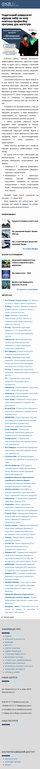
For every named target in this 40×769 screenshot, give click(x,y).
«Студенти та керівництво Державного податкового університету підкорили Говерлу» (20, 576)
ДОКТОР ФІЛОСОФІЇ (12, 648)
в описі (26, 207)
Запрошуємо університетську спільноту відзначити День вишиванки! (23, 262)
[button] (36, 4)
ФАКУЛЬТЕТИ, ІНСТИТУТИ (15, 639)
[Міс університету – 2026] (6, 273)
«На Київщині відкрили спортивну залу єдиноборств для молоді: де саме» (21, 459)
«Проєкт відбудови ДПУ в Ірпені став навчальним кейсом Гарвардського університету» (19, 546)
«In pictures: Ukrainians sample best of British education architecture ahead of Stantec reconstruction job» (21, 309)
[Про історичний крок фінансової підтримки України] (6, 243)
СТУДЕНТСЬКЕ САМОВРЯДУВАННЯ (18, 660)
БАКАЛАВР (9, 642)
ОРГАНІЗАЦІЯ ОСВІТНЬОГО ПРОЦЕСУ (19, 666)
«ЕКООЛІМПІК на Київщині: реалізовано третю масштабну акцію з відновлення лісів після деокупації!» (21, 492)
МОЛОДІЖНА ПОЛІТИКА (14, 657)
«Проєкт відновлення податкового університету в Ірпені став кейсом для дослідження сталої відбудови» (21, 507)
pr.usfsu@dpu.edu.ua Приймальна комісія (17, 709)
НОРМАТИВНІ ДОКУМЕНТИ (15, 669)
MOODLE (8, 765)
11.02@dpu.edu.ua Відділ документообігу (17, 713)
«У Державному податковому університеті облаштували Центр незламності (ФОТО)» (21, 372)
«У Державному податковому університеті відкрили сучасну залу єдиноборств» (21, 441)
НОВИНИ (8, 636)
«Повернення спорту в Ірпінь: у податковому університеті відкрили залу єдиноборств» (21, 402)
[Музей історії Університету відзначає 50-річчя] (6, 283)
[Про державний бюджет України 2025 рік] (6, 232)
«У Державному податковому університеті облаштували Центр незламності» (17, 381)
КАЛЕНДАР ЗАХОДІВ (13, 762)
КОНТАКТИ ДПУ (11, 759)
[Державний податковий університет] (7, 4)
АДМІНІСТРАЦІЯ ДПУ (13, 651)
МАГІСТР (8, 645)
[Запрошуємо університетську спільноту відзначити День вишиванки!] (6, 263)
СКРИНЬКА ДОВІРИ (12, 672)
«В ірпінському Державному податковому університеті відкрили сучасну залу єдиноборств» (19, 432)
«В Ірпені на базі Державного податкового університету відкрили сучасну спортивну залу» (21, 411)
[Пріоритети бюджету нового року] (6, 222)
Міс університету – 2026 (21, 273)
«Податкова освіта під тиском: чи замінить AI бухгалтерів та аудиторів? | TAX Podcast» (21, 609)
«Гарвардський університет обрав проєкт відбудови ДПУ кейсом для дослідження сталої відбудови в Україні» (20, 567)
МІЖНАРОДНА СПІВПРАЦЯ (15, 663)
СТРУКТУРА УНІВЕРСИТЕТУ (15, 654)
